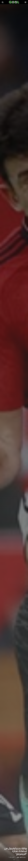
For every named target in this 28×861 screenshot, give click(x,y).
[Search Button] (2, 2)
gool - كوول (19, 857)
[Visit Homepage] (14, 2)
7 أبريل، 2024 (12, 857)
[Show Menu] (25, 2)
